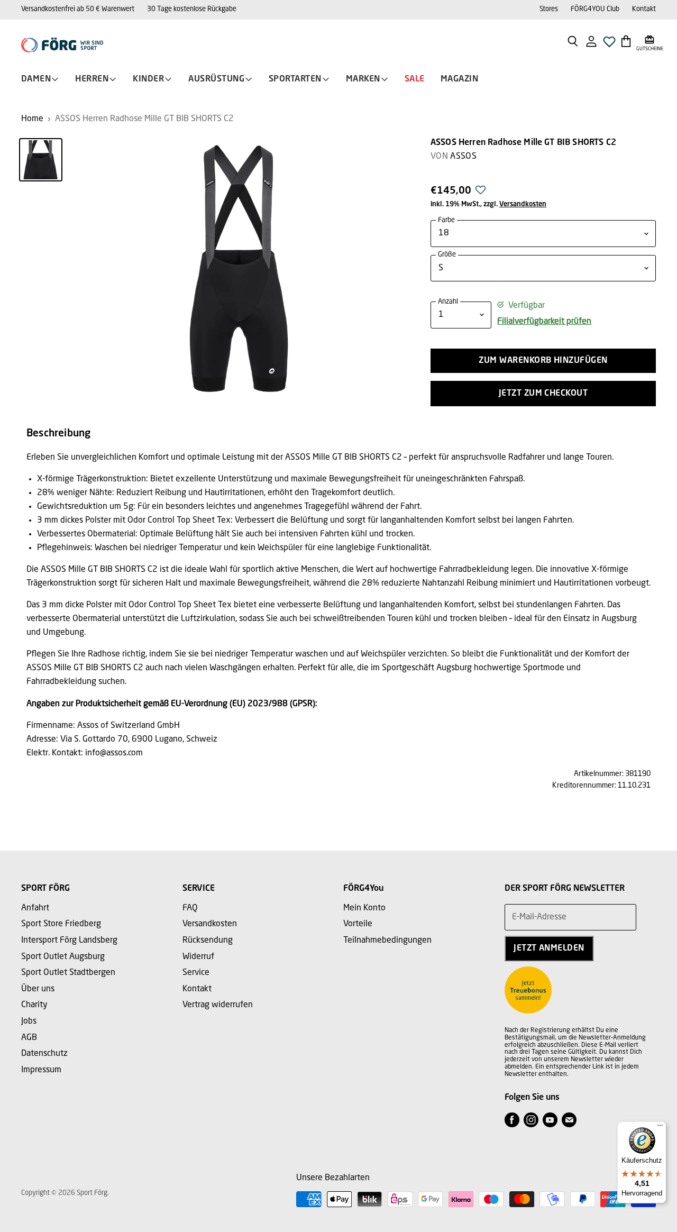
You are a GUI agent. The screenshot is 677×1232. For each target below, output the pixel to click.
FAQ (190, 908)
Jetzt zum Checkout (543, 393)
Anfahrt (35, 908)
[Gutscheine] (649, 40)
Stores (548, 9)
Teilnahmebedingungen (387, 940)
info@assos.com (114, 753)
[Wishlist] (609, 44)
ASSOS (463, 156)
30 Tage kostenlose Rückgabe (191, 9)
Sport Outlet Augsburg (63, 957)
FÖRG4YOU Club (595, 9)
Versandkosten (522, 204)
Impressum (41, 1070)
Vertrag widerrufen (217, 1005)
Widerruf (198, 957)
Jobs (28, 1021)
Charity (34, 1005)
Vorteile (357, 924)
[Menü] (660, 1127)
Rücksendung (207, 940)
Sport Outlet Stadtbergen (68, 973)
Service (195, 973)
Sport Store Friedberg (61, 924)
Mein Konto (364, 908)
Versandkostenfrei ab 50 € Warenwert (77, 9)
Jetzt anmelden (549, 948)
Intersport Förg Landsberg (69, 940)
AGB (29, 1038)
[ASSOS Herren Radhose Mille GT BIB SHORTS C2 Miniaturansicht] (40, 159)
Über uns (37, 989)
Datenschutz (44, 1054)
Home (32, 119)
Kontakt (644, 9)
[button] (480, 193)
